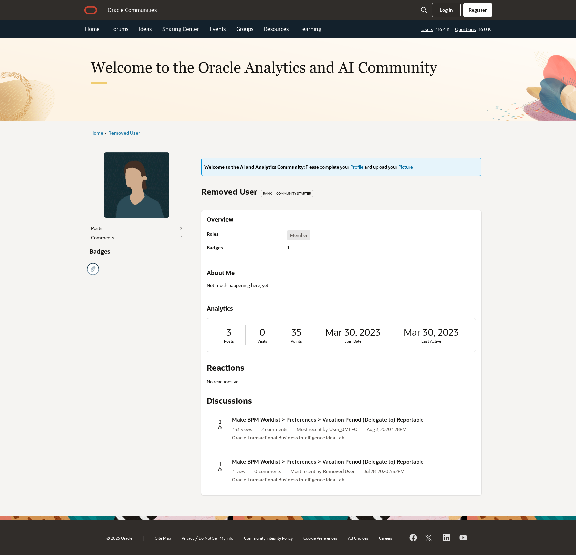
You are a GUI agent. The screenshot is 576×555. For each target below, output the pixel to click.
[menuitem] (446, 10)
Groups (244, 28)
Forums (119, 28)
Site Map (163, 538)
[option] (298, 235)
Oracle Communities (132, 9)
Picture (405, 167)
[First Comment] (93, 269)
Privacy (188, 538)
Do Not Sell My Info (216, 538)
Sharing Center (180, 28)
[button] (220, 428)
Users (427, 29)
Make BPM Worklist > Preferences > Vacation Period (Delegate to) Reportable (328, 419)
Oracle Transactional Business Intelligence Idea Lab (288, 437)
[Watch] (462, 538)
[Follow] (429, 538)
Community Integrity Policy (268, 538)
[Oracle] (412, 538)
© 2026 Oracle (119, 538)
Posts (136, 228)
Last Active (431, 341)
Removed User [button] (339, 471)
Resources (276, 28)
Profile (356, 167)
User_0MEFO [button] (343, 429)
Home (92, 28)
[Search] (424, 10)
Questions (465, 29)
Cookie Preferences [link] (320, 538)
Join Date (353, 341)
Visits (262, 341)
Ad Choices (358, 538)
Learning (310, 28)
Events (218, 28)
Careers (385, 538)
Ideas (145, 28)
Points (296, 341)
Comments (136, 237)
